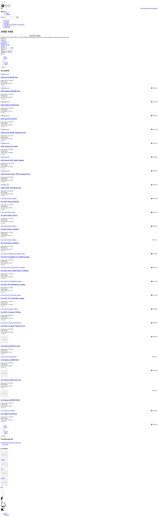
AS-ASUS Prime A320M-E (10, 229)
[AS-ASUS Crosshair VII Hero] (9, 309)
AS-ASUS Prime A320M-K (10, 201)
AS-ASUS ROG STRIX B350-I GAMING (15, 271)
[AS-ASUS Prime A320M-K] (9, 198)
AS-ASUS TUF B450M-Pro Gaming (13, 284)
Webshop (8, 14)
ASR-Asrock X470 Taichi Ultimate (12, 160)
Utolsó (5, 64)
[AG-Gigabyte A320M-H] (8, 410)
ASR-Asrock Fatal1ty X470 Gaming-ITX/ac (15, 174)
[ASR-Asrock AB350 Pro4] (5, 74)
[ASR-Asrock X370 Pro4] (5, 115)
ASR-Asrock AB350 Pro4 (9, 77)
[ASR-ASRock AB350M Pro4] (5, 88)
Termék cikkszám (5, 44)
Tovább (6, 63)
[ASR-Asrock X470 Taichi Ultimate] (5, 157)
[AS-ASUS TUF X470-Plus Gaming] (11, 295)
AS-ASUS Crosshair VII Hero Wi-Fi (13, 326)
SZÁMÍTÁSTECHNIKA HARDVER (14, 24)
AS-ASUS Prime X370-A (9, 215)
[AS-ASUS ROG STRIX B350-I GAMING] (13, 267)
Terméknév (4, 43)
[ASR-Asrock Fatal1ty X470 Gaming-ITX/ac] (5, 170)
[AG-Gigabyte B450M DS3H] (4, 396)
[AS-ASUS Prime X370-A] (8, 212)
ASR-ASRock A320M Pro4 (10, 105)
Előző (5, 58)
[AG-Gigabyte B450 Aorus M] (4, 343)
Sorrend (3, 46)
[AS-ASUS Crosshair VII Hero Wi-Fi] (11, 322)
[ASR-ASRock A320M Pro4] (5, 101)
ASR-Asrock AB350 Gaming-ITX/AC (13, 132)
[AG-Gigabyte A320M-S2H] (8, 356)
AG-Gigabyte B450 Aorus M (10, 346)
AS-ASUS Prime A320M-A (10, 243)
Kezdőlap (6, 21)
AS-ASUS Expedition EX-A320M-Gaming (15, 257)
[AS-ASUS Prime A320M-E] (9, 226)
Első (5, 57)
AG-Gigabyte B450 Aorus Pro (11, 380)
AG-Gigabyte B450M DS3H (10, 400)
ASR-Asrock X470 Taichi (9, 146)
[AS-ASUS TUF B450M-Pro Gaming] (11, 281)
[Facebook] (4, 2)
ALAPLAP (7, 26)
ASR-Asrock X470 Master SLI (11, 188)
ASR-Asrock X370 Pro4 (9, 119)
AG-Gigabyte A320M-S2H (10, 360)
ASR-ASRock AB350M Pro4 (10, 91)
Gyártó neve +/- (5, 41)
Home (7, 13)
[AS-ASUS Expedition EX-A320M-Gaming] (13, 253)
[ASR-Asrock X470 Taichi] (5, 143)
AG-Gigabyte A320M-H (9, 414)
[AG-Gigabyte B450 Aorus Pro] (4, 376)
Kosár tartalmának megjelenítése (149, 8)
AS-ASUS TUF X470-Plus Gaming (12, 298)
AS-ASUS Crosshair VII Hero (11, 312)
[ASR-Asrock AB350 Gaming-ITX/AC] (5, 129)
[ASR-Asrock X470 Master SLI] (5, 184)
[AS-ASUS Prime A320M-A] (9, 240)
